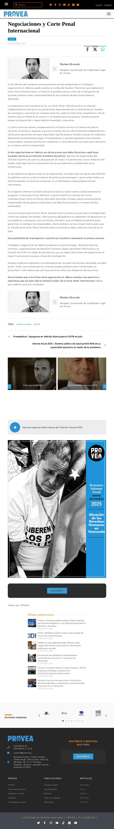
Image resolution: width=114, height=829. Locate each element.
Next (104, 386)
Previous (9, 386)
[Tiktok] (69, 4)
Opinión (12, 39)
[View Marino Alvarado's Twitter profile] (54, 68)
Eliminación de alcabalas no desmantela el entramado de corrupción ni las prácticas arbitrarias (57, 658)
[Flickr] (73, 4)
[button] (6, 4)
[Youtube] (64, 4)
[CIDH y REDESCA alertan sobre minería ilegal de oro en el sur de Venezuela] (32, 635)
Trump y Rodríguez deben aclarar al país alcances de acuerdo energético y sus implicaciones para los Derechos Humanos (62, 623)
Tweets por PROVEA (18, 605)
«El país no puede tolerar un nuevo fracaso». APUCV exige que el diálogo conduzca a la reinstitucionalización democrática (62, 670)
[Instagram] (60, 4)
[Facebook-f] (55, 4)
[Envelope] (78, 4)
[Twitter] (50, 4)
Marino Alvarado (24, 324)
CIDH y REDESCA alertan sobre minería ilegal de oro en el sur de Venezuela (60, 634)
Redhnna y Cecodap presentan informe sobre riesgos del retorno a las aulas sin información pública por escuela (59, 645)
